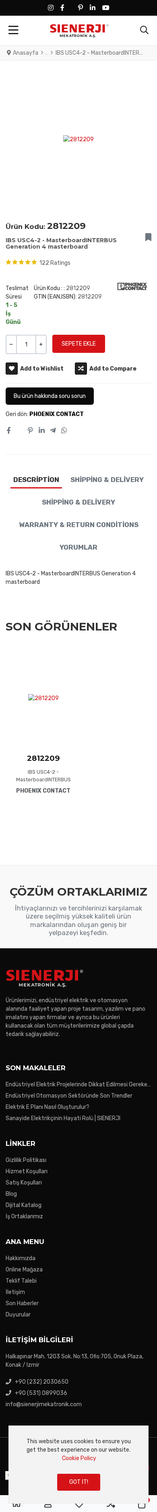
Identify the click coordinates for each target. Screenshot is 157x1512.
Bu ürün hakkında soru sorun (50, 396)
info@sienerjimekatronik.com (44, 1404)
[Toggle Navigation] (13, 30)
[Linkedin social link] (41, 430)
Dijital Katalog (23, 1205)
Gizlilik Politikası (26, 1160)
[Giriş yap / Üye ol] (47, 1504)
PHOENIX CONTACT (56, 414)
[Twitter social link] (19, 430)
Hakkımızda (20, 1258)
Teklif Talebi (21, 1280)
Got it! (78, 1482)
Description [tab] (36, 480)
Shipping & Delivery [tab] (107, 480)
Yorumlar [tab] (78, 547)
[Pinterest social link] (30, 430)
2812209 (43, 758)
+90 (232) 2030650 (41, 1381)
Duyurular (18, 1314)
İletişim (15, 1292)
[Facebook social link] (8, 430)
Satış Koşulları (24, 1182)
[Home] (16, 1504)
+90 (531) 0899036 (41, 1393)
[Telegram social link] (52, 430)
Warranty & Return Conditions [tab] (78, 525)
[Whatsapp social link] (64, 430)
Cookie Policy (79, 1458)
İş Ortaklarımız (24, 1216)
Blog (11, 1194)
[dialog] (78, 1464)
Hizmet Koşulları (27, 1171)
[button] (144, 31)
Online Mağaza (24, 1269)
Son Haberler (22, 1303)
